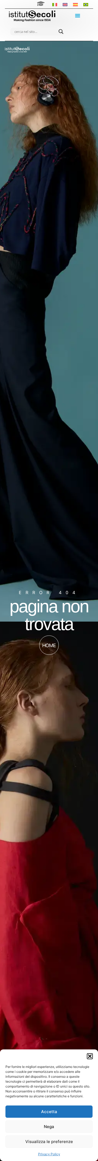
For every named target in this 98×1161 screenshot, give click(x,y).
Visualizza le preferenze (49, 1141)
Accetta (49, 1111)
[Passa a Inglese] (65, 4)
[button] (90, 1056)
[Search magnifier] (61, 31)
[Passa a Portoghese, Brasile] (86, 4)
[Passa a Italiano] (55, 4)
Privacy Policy (49, 1154)
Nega (49, 1126)
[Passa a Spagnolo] (75, 4)
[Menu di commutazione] (77, 15)
